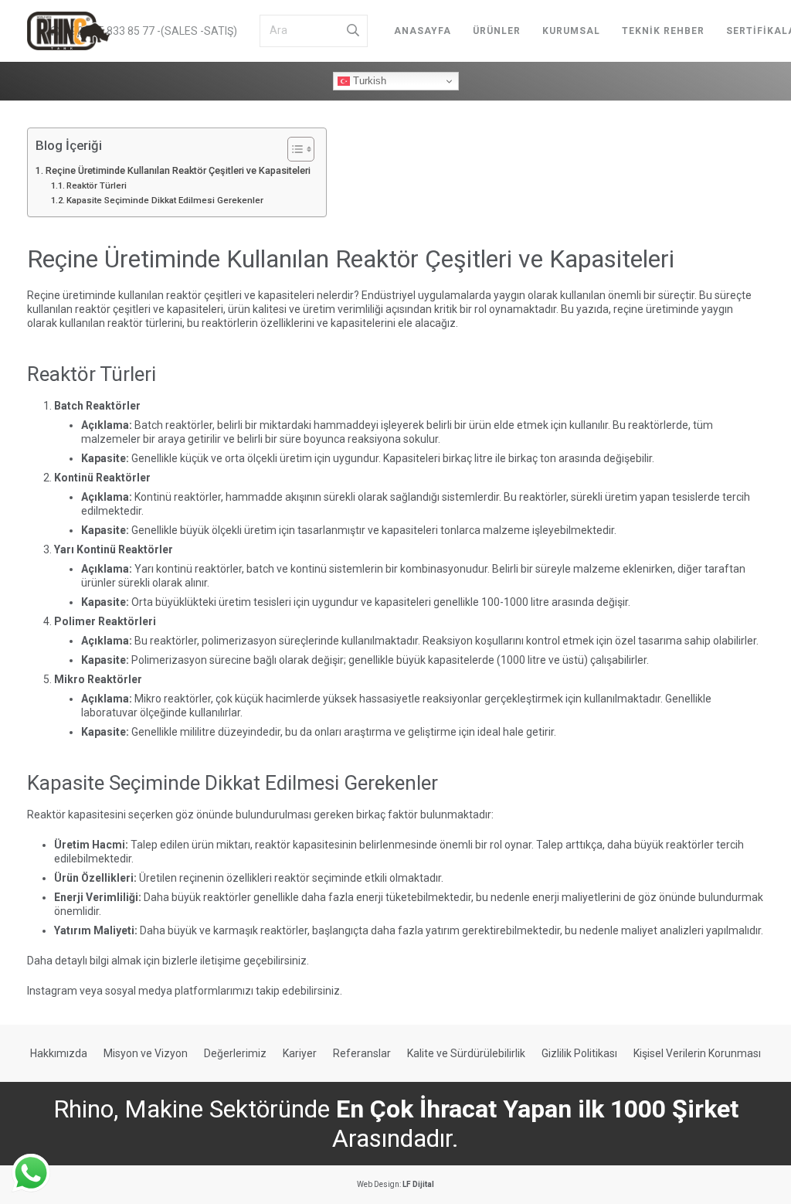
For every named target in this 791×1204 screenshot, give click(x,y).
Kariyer (300, 1053)
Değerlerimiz (235, 1053)
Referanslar (362, 1053)
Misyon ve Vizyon (146, 1053)
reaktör (184, 295)
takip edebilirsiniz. (299, 991)
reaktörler (188, 425)
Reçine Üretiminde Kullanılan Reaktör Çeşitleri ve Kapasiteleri (178, 170)
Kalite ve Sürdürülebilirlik (466, 1053)
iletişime (220, 960)
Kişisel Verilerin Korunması (697, 1053)
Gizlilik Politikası (579, 1053)
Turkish (368, 81)
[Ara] (353, 31)
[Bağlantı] (68, 31)
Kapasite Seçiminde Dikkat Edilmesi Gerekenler (164, 200)
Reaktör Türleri (96, 185)
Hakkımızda (58, 1053)
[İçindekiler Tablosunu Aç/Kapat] (293, 149)
